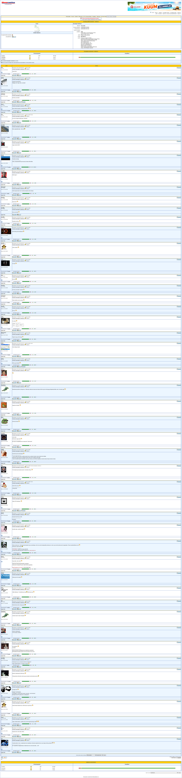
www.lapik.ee (14, 549)
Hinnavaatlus (68, 16)
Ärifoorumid (80, 16)
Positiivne (3, 55)
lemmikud (160, 13)
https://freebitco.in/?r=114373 (17, 567)
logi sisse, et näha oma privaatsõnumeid (170, 13)
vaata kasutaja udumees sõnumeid (87, 33)
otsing (156, 12)
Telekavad (98, 16)
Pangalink (94, 16)
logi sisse (179, 13)
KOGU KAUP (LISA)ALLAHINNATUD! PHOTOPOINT (91, 19)
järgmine (179, 757)
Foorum (72, 16)
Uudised (76, 16)
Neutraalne (3, 57)
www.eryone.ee (33, 550)
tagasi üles (3, 75)
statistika (160, 12)
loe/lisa (9, 73)
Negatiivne (3, 58)
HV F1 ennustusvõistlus (87, 16)
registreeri (179, 12)
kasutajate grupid (173, 12)
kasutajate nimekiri (166, 12)
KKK (153, 12)
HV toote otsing (103, 16)
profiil (156, 13)
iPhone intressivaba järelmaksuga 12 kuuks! (90, 18)
